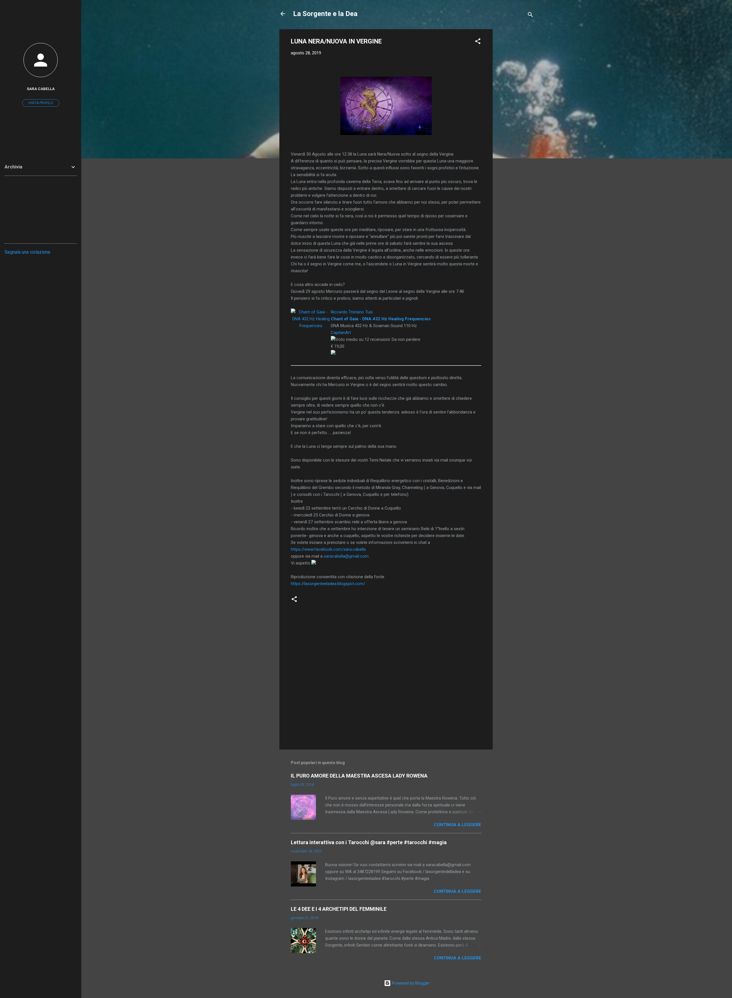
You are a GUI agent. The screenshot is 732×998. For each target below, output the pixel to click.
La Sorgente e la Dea (325, 14)
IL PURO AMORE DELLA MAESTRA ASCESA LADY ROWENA (359, 776)
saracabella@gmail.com (346, 556)
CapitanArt (341, 332)
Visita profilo (40, 103)
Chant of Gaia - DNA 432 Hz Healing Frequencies (381, 318)
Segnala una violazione (27, 252)
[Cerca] (530, 15)
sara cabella (41, 88)
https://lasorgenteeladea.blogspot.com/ (328, 583)
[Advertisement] (515, 115)
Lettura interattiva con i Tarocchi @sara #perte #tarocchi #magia (369, 842)
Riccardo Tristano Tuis (352, 312)
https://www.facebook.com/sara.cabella (328, 549)
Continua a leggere (457, 824)
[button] (477, 42)
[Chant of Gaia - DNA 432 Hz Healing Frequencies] (311, 312)
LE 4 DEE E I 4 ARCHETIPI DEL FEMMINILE (339, 909)
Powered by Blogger (410, 983)
